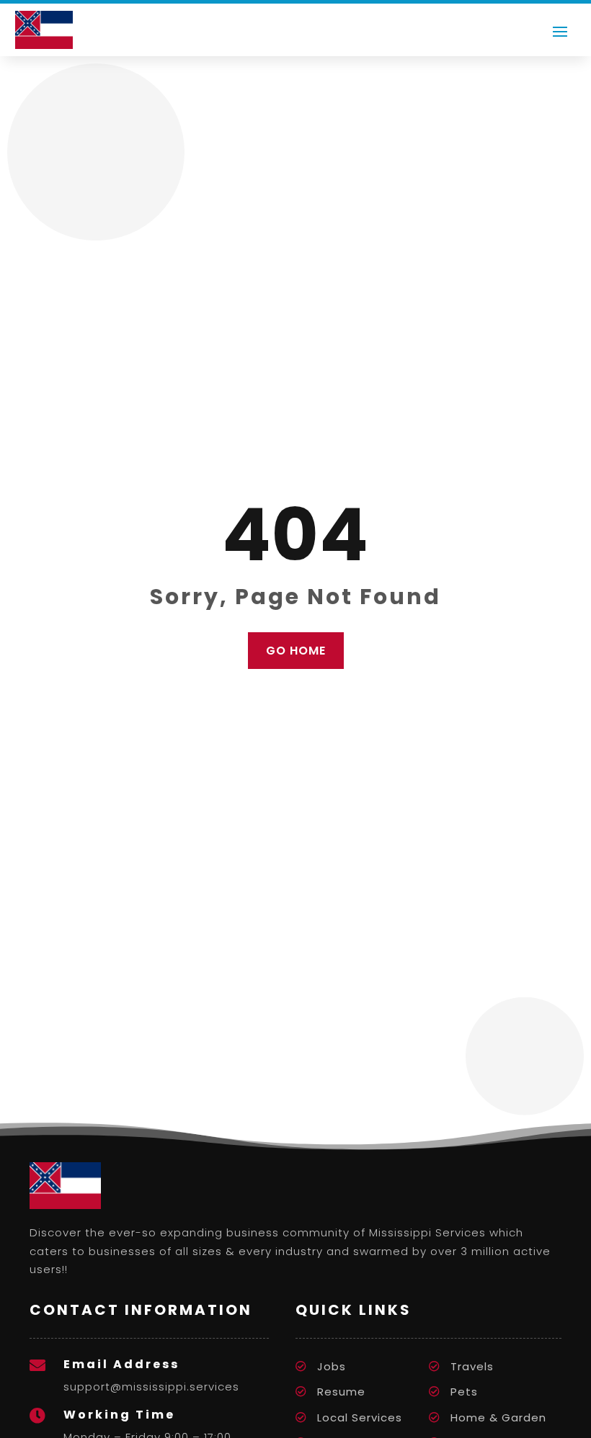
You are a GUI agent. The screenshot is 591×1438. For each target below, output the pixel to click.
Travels (472, 1366)
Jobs (331, 1366)
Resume (341, 1391)
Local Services (359, 1417)
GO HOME (296, 650)
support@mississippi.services (151, 1386)
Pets (464, 1391)
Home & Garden (498, 1417)
